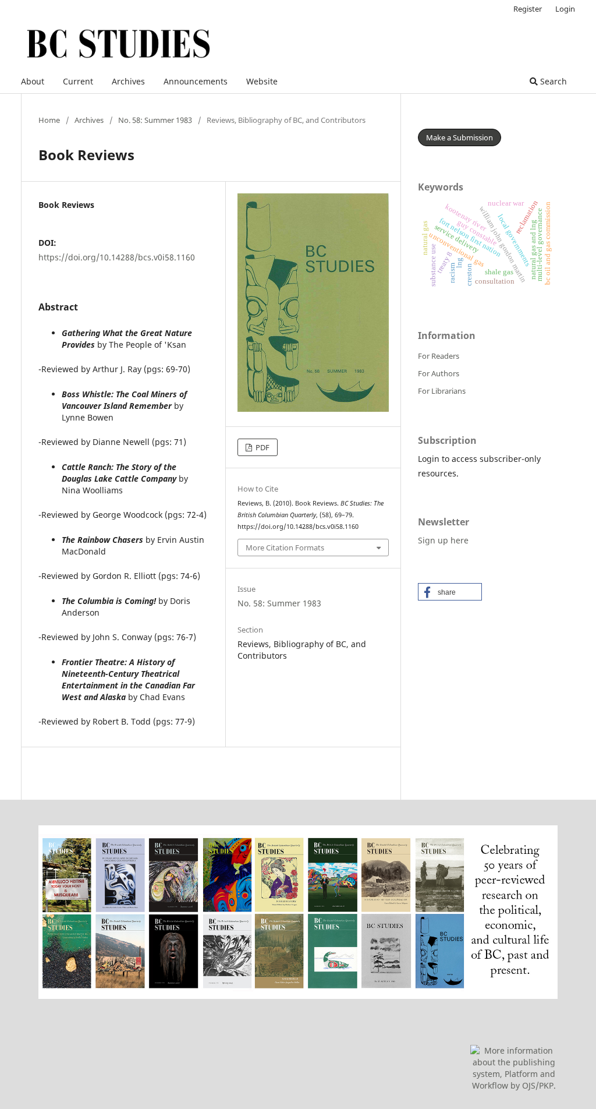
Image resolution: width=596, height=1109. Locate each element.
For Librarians (442, 391)
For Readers (438, 356)
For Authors (438, 373)
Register (527, 8)
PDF (261, 447)
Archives (128, 81)
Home (49, 120)
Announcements (196, 81)
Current (78, 81)
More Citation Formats (285, 547)
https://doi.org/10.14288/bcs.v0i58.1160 (116, 257)
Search (552, 81)
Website (262, 81)
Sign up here (443, 540)
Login (565, 8)
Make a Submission (459, 137)
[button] (450, 592)
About (32, 81)
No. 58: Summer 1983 (155, 120)
